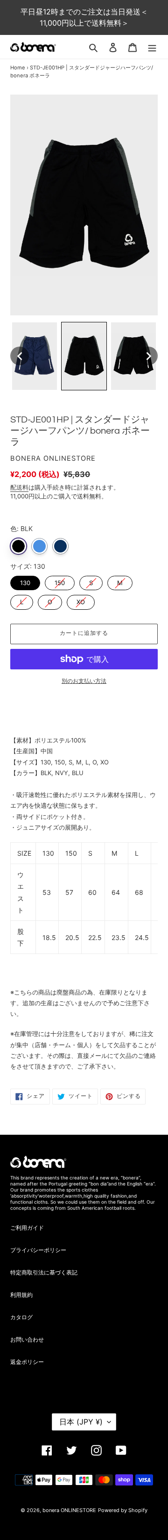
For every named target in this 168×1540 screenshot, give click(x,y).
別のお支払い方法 (84, 680)
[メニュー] (152, 47)
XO (80, 600)
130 (25, 581)
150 (60, 581)
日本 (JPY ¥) (81, 1421)
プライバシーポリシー (38, 1250)
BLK (18, 546)
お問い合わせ (27, 1339)
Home (17, 67)
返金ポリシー (27, 1361)
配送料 (19, 487)
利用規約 (21, 1294)
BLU (39, 546)
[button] (19, 356)
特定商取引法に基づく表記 (43, 1272)
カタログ (21, 1317)
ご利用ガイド (27, 1227)
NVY (60, 546)
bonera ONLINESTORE (69, 1510)
